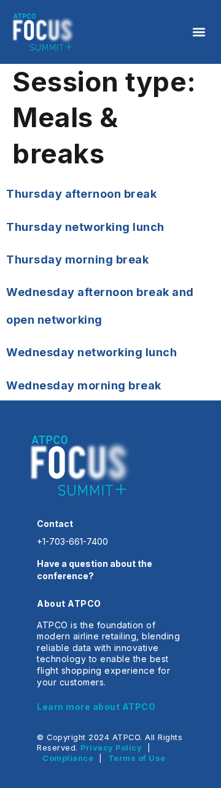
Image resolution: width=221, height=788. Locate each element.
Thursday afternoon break (81, 193)
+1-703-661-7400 (72, 541)
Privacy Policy (111, 747)
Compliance (67, 758)
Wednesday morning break (83, 385)
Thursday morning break (77, 259)
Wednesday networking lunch (91, 352)
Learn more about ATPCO (96, 706)
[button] (198, 31)
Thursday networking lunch (85, 226)
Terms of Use (137, 758)
